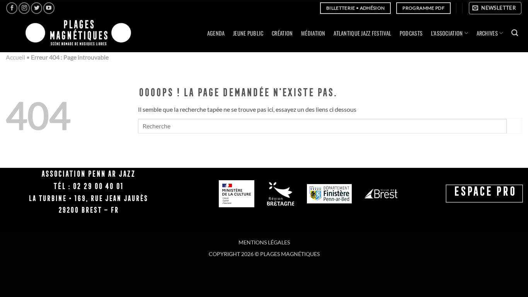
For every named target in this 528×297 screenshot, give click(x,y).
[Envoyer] (514, 125)
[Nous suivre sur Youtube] (49, 8)
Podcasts (411, 33)
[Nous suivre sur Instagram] (24, 8)
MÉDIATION (313, 33)
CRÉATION (282, 33)
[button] (495, 8)
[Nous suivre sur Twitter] (36, 8)
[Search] (514, 33)
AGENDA (216, 33)
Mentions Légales (264, 242)
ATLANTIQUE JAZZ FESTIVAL (362, 33)
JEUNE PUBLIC (248, 33)
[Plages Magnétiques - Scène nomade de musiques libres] (76, 33)
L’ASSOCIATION (447, 33)
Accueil (15, 57)
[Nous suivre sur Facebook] (11, 8)
